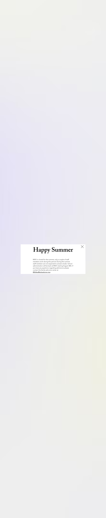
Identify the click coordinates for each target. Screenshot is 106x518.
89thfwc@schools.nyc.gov (41, 272)
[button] (82, 246)
